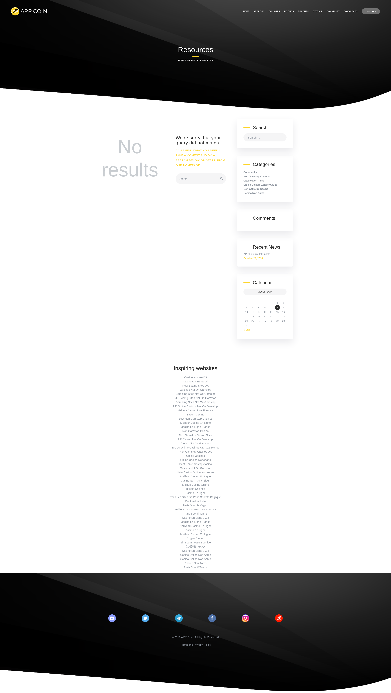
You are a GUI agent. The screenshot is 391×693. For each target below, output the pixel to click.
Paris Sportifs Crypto (195, 505)
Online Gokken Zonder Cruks (260, 184)
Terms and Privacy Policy (195, 644)
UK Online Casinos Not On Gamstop (195, 406)
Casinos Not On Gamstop (195, 389)
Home (181, 60)
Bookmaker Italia (195, 501)
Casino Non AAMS (195, 377)
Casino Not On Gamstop (195, 443)
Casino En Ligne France (195, 426)
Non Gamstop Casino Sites (195, 435)
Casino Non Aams (253, 180)
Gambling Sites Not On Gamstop (195, 393)
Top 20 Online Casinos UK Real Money (195, 447)
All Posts (192, 60)
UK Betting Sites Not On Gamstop (195, 398)
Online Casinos (195, 455)
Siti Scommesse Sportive (195, 542)
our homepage (188, 165)
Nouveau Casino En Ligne (196, 526)
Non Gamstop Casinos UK (195, 451)
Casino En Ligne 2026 (195, 517)
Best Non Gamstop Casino (195, 464)
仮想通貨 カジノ (196, 546)
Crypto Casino (195, 538)
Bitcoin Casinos (195, 488)
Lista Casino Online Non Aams (195, 472)
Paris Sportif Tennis (195, 513)
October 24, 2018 (253, 258)
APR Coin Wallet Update (256, 254)
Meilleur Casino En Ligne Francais (195, 509)
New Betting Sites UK (195, 385)
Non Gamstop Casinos (256, 176)
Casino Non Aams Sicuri (195, 480)
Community (250, 172)
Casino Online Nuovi (195, 381)
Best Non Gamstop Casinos (195, 418)
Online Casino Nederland (195, 459)
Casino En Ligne (195, 493)
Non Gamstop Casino (255, 189)
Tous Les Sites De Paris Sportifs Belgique (195, 497)
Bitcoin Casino (195, 414)
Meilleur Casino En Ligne (195, 422)
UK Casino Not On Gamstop (195, 439)
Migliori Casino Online (195, 484)
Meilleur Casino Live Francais (195, 410)
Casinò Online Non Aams (195, 554)
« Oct (246, 329)
